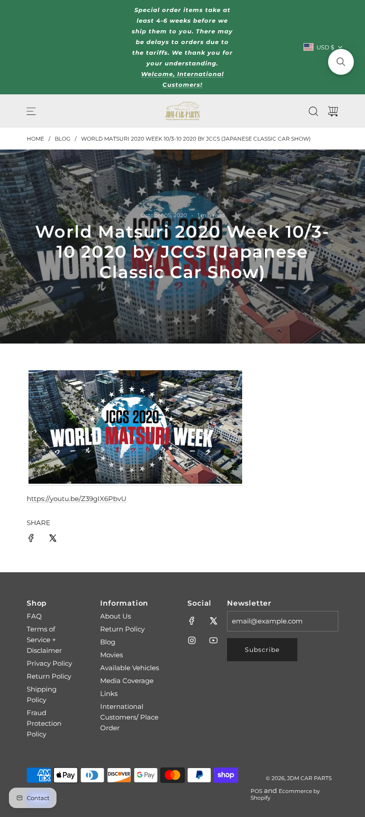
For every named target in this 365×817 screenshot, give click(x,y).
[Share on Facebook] (31, 539)
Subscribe (262, 650)
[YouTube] (213, 640)
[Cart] (333, 111)
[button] (341, 62)
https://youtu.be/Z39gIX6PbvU (76, 498)
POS (256, 791)
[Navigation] (31, 111)
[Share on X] (52, 539)
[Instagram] (192, 640)
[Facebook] (192, 621)
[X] (213, 621)
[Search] (313, 111)
